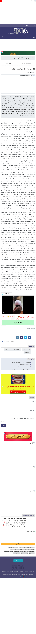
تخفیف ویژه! (18, 323)
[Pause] (3, 312)
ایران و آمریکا (27, 352)
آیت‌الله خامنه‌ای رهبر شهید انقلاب (12, 350)
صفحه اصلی (31, 58)
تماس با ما (18, 25)
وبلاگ (25, 58)
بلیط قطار (23, 551)
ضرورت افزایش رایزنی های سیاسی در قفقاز (21, 369)
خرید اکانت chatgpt (8, 551)
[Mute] (6, 312)
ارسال (3, 425)
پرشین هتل (25, 549)
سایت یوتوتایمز (17, 551)
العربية (31, 25)
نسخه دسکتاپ (18, 561)
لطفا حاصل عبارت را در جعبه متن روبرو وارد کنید (23, 418)
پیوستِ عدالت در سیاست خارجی (23, 367)
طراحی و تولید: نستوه (17, 576)
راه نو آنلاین (27, 548)
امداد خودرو (31, 553)
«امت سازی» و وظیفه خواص (23, 69)
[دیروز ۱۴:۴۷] (31, 520)
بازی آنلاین (21, 548)
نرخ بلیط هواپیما (24, 553)
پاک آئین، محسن (18, 58)
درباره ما (15, 25)
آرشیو (9, 25)
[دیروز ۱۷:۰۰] (31, 526)
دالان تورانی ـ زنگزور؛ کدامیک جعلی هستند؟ (21, 362)
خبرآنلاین (18, 31)
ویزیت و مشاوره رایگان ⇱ (18, 392)
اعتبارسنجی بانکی (30, 551)
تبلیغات (12, 25)
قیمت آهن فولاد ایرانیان (16, 549)
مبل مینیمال (31, 549)
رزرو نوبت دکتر (16, 553)
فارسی (34, 25)
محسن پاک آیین (26, 350)
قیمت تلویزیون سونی (13, 548)
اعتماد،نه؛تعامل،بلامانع (25, 364)
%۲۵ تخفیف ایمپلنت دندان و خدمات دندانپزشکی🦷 (18, 386)
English (27, 25)
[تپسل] (2, 52)
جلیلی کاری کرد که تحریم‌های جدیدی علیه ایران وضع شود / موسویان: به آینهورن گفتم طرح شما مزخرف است (13, 525)
